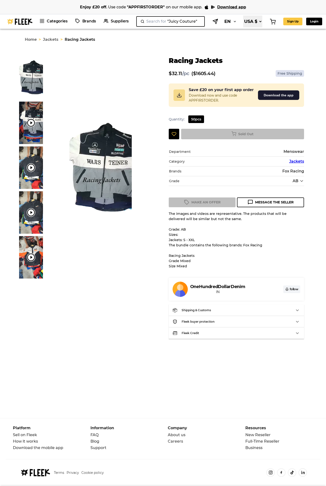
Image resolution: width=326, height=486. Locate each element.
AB (295, 181)
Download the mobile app (38, 447)
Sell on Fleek (25, 435)
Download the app (279, 95)
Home (31, 39)
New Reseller (258, 435)
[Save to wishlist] (174, 134)
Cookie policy (92, 472)
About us (176, 435)
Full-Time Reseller (262, 441)
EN (227, 21)
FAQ (94, 435)
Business (254, 447)
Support (98, 447)
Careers (175, 441)
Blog (94, 441)
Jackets (50, 39)
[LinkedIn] (303, 472)
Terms (59, 472)
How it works (25, 441)
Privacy (73, 472)
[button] (236, 310)
